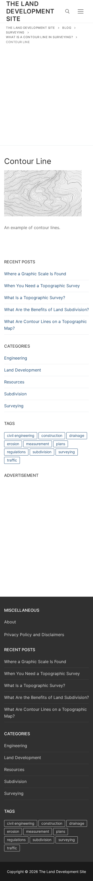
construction (51, 435)
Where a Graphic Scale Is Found (35, 273)
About (10, 621)
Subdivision (15, 393)
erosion (13, 444)
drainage (76, 435)
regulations (16, 452)
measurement (37, 444)
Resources (14, 381)
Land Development (22, 370)
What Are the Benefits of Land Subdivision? (46, 309)
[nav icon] (80, 11)
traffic (12, 460)
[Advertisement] (46, 93)
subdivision (42, 452)
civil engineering (20, 435)
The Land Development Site (30, 11)
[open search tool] (67, 11)
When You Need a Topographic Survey (42, 285)
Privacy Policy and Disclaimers (34, 634)
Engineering (15, 358)
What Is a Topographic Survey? (34, 297)
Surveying (14, 405)
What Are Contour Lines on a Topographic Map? (45, 325)
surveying (66, 452)
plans (60, 444)
